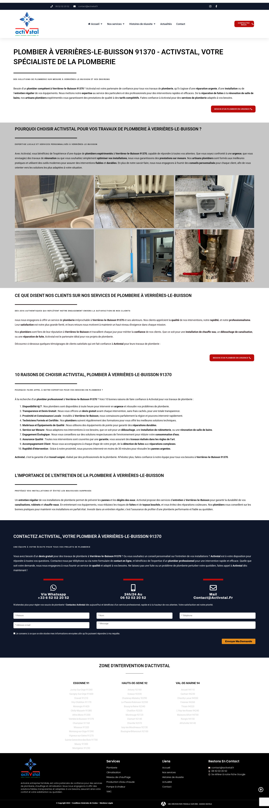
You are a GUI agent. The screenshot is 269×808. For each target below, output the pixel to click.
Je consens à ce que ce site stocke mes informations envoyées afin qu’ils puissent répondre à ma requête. (68, 633)
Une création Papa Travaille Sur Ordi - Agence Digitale (190, 804)
